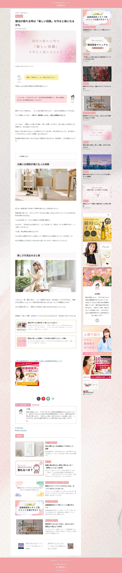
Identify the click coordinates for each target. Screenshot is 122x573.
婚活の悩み (20, 428)
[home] (27, 421)
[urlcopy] (53, 399)
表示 (26, 156)
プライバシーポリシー (65, 560)
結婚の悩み (23, 430)
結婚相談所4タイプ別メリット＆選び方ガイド (97, 30)
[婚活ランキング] (88, 392)
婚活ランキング (87, 394)
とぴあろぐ (61, 5)
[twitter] (39, 399)
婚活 (18, 430)
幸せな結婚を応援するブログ (61, 564)
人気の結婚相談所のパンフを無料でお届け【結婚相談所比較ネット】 (39, 361)
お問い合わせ (54, 560)
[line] (48, 399)
